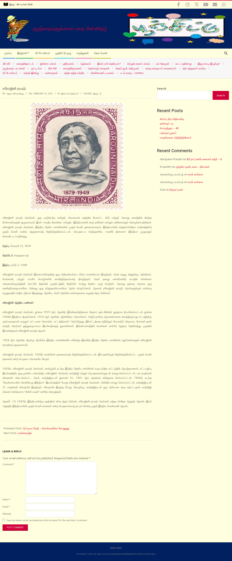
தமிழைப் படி (166, 123)
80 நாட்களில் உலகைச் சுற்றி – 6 (204, 159)
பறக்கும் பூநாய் (168, 133)
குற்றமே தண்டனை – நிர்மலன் (193, 166)
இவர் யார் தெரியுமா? (70, 93)
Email (6, 506)
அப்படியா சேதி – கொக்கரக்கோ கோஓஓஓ (45, 428)
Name (6, 499)
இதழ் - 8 (97, 93)
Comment (8, 464)
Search (161, 88)
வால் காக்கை (195, 174)
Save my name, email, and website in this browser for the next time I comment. (47, 520)
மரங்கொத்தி (25, 433)
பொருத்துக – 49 (169, 128)
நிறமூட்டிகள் (176, 189)
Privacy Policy (116, 547)
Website (7, 513)
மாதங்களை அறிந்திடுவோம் (175, 137)
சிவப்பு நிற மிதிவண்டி (172, 119)
